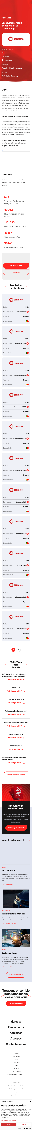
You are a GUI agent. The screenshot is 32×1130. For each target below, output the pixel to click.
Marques (16, 1021)
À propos (16, 1038)
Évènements (16, 1027)
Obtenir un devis (16, 1071)
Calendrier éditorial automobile (13, 914)
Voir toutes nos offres (16, 975)
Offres (16, 1059)
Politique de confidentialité (8, 1120)
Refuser (24, 1124)
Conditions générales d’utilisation (16, 1086)
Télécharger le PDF (16, 266)
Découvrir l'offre (8, 884)
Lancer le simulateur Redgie (16, 1074)
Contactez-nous (16, 1044)
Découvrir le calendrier (10, 923)
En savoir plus (14, 749)
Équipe (16, 1065)
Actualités (16, 1032)
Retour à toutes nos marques (16, 774)
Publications (16, 1062)
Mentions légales (16, 1082)
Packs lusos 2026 (8, 870)
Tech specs (16, 1053)
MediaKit (16, 1068)
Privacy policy (16, 1092)
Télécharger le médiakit (16, 828)
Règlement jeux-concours (16, 1095)
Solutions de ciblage (9, 953)
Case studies (16, 1056)
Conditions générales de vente (16, 1089)
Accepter (8, 1124)
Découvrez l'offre (8, 967)
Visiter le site (16, 272)
